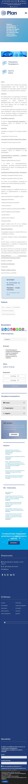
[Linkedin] (5, 329)
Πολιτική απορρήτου (5, 613)
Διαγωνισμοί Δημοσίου (21, 605)
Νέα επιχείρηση (16, 307)
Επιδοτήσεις (18, 602)
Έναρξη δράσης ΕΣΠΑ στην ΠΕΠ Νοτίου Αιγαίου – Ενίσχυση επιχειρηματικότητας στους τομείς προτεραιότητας (14, 497)
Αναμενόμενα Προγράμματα (13, 351)
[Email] (20, 329)
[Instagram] (13, 6)
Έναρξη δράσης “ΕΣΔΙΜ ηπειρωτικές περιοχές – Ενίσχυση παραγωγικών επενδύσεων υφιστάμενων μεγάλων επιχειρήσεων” (13, 516)
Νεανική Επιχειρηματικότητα (8, 314)
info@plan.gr (23, 1)
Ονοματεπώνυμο (5, 760)
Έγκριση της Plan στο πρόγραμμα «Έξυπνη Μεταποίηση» (15, 457)
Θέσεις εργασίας (5, 610)
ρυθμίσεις (3, 778)
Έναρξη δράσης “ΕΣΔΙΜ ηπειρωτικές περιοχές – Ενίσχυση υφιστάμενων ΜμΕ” (14, 509)
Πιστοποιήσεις (4, 605)
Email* (3, 754)
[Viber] (23, 329)
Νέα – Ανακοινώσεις (11, 354)
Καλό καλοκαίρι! (9, 492)
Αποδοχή (5, 781)
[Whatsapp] (17, 329)
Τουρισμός (8, 307)
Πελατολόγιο (4, 608)
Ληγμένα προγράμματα (12, 353)
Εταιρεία (3, 602)
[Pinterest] (14, 329)
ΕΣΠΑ (3, 307)
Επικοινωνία (14, 434)
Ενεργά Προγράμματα (11, 350)
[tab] (14, 402)
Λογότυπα (18, 610)
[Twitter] (8, 329)
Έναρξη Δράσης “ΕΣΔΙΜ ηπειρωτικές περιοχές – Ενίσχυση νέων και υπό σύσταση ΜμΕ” (13, 504)
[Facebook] (11, 6)
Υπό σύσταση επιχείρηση (7, 310)
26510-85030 (7, 1)
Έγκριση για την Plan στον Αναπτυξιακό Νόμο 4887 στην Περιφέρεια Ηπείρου (14, 476)
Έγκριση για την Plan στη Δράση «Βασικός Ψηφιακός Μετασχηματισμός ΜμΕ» (14, 471)
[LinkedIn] (15, 6)
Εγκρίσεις (8, 357)
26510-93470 (14, 1)
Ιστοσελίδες (18, 608)
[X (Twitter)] (17, 6)
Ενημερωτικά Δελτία (11, 356)
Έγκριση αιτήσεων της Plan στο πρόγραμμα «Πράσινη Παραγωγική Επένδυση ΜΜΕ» (13, 451)
